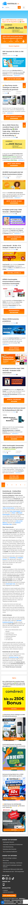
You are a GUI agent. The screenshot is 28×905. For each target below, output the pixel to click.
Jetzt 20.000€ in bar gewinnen (14, 202)
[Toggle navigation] (24, 7)
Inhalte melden (21, 903)
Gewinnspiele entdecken (14, 311)
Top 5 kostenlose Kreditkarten (10, 851)
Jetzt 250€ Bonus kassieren (14, 164)
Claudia (14, 55)
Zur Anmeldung (9, 895)
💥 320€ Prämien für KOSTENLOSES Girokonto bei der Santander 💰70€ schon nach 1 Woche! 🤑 (14, 805)
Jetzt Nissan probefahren (14, 349)
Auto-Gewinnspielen (15, 511)
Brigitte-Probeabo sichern (14, 238)
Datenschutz (7, 900)
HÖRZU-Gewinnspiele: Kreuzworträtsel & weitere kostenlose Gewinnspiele (11, 281)
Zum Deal (14, 708)
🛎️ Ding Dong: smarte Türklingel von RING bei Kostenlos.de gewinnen (10, 87)
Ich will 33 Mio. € (14, 273)
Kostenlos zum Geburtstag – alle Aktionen (12, 862)
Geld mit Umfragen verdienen (10, 858)
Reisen (13, 512)
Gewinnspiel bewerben (8, 901)
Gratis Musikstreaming (8, 846)
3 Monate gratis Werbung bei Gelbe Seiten (13, 869)
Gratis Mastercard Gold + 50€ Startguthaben (13, 871)
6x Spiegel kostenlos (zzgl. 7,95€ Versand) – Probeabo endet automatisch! (13, 370)
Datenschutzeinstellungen (9, 903)
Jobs (17, 901)
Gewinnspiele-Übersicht (8, 842)
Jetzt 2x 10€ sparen (14, 79)
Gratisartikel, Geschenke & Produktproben (13, 844)
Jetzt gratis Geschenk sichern (14, 438)
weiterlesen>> (17, 75)
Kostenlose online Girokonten (9, 849)
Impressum (22, 898)
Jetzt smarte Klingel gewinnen (14, 117)
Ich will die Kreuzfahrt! (14, 477)
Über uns (22, 901)
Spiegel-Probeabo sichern (14, 400)
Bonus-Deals (6, 860)
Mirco (14, 213)
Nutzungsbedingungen (17, 900)
